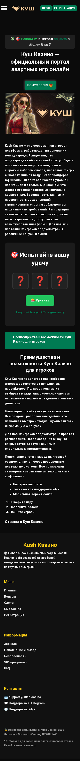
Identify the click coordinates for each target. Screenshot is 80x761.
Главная (10, 590)
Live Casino (12, 609)
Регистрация (64, 8)
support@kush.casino (25, 697)
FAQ (7, 668)
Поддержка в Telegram (27, 703)
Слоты (9, 603)
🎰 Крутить (40, 300)
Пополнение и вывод (20, 650)
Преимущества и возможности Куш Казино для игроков (42, 339)
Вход (46, 8)
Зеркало (10, 644)
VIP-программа (15, 662)
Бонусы (10, 596)
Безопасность (15, 656)
